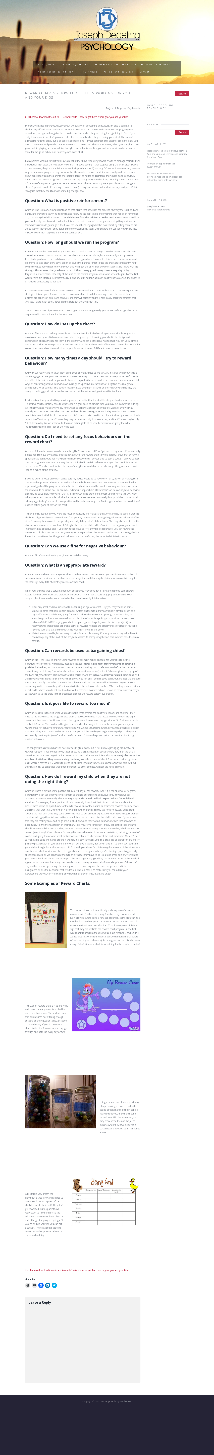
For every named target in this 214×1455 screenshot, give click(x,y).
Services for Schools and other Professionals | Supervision (133, 64)
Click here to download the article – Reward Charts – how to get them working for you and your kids (76, 116)
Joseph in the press (156, 206)
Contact (144, 71)
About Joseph (46, 64)
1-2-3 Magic (90, 71)
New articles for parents (158, 209)
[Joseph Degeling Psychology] (107, 50)
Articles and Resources (118, 71)
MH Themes (125, 1401)
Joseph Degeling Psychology (160, 107)
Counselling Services (75, 64)
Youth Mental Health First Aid (57, 71)
